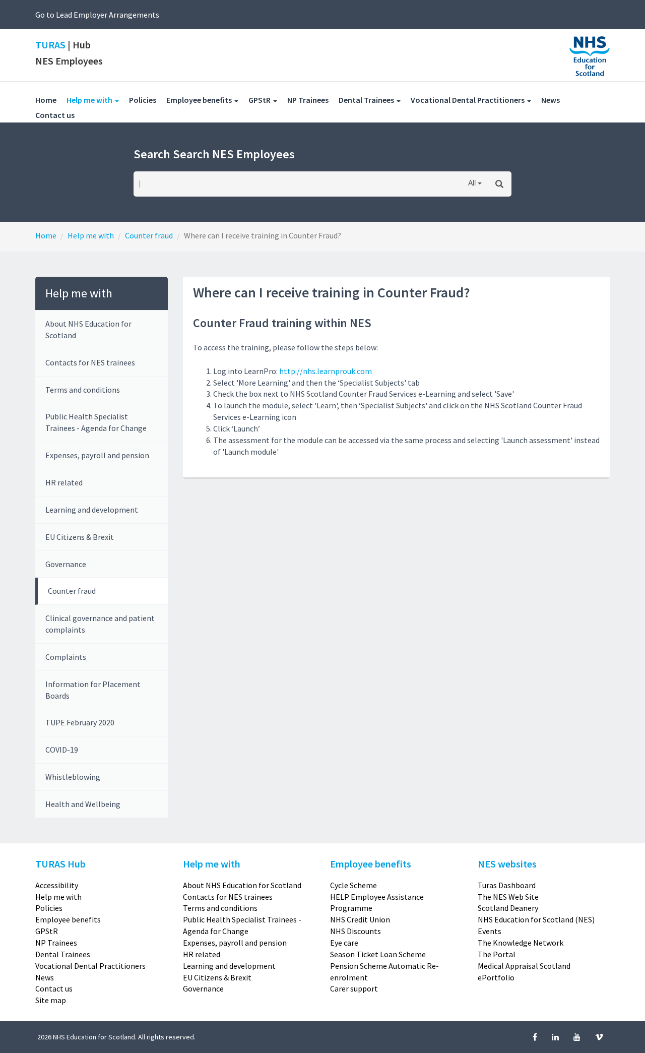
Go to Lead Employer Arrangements (97, 15)
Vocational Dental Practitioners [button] (468, 100)
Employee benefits (68, 919)
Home (45, 100)
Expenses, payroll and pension (97, 455)
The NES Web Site (508, 897)
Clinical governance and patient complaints (100, 624)
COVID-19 (61, 750)
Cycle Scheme (353, 885)
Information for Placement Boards (93, 690)
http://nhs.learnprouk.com (325, 371)
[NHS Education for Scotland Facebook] (535, 1037)
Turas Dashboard (507, 885)
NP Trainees (313, 99)
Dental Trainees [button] (367, 100)
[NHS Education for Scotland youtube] (578, 1037)
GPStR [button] (260, 100)
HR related (64, 482)
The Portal (496, 954)
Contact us (60, 114)
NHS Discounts (355, 931)
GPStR (46, 931)
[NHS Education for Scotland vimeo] (599, 1037)
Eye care (344, 943)
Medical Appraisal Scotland (524, 966)
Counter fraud (149, 235)
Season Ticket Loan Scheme (378, 954)
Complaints (65, 657)
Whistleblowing (72, 777)
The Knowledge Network (520, 943)
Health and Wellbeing (82, 804)
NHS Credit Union (360, 919)
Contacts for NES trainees (90, 362)
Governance (65, 564)
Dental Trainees (62, 954)
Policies (147, 99)
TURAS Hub (60, 863)
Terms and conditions (82, 390)
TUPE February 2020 (79, 722)
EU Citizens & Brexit (79, 537)
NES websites (507, 863)
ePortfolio (496, 977)
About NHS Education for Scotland (88, 329)
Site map (50, 1000)
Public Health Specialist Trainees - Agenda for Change (96, 422)
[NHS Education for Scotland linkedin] (556, 1037)
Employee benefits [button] (199, 100)
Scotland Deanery (508, 908)
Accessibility (56, 885)
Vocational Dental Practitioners (90, 966)
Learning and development (91, 510)
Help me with (91, 235)
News (555, 99)
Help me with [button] (98, 99)
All (472, 183)
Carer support (354, 988)
